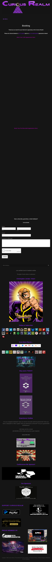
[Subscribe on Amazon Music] (16, 345)
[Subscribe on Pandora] (22, 345)
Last (18, 230)
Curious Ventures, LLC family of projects (30, 557)
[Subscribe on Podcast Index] (29, 345)
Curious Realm (11, 557)
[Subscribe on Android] (19, 345)
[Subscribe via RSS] (36, 345)
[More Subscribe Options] (39, 345)
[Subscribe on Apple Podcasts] (12, 345)
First (3, 230)
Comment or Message (7, 238)
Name (3, 226)
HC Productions (27, 559)
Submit (5, 256)
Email (3, 233)
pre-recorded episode (33, 33)
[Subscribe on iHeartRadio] (26, 345)
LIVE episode (21, 33)
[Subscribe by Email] (32, 345)
